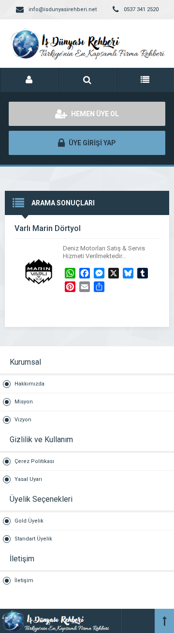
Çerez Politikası (34, 461)
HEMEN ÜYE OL (94, 114)
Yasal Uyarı (28, 479)
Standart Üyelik (33, 539)
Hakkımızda (29, 384)
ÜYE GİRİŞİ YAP (91, 143)
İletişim (23, 580)
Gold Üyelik (29, 521)
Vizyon (22, 420)
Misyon (23, 402)
